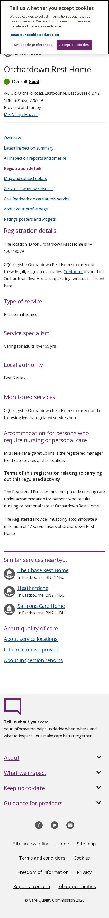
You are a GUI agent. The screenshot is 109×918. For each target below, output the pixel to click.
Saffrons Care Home (41, 605)
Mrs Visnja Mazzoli (21, 114)
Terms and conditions (42, 858)
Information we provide (31, 649)
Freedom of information (42, 872)
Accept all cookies (74, 44)
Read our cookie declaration (35, 34)
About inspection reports (33, 660)
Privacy (84, 872)
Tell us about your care (26, 722)
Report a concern (31, 886)
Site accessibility (30, 844)
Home (62, 844)
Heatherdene (32, 588)
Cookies (82, 858)
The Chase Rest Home (42, 570)
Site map (86, 844)
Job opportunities (77, 886)
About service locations (31, 638)
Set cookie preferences (33, 44)
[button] (54, 81)
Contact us (73, 271)
